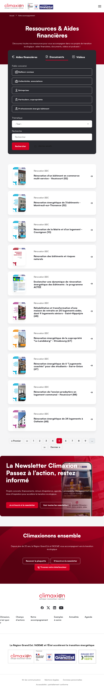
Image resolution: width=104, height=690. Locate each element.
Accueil (11, 16)
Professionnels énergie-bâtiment (33, 109)
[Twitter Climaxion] (48, 607)
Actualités (74, 617)
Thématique (17, 118)
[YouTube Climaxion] (61, 607)
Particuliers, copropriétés (30, 99)
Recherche (17, 131)
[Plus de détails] (91, 176)
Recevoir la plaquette (36, 561)
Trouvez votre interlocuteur (53, 567)
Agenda (88, 617)
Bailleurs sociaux (26, 72)
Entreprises (23, 90)
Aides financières (26, 57)
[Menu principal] (99, 6)
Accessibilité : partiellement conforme (52, 684)
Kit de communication (31, 680)
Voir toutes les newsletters (55, 505)
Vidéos (80, 57)
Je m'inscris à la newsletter (22, 505)
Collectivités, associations (30, 81)
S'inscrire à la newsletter (65, 561)
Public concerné (19, 66)
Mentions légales (52, 680)
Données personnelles (72, 680)
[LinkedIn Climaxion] (54, 607)
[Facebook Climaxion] (42, 607)
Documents (56, 57)
